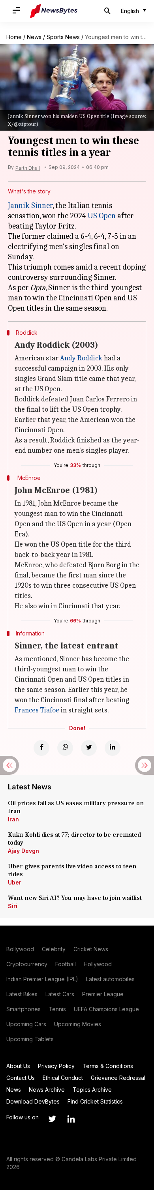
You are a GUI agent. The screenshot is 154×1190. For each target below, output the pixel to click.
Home (14, 37)
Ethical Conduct (63, 1077)
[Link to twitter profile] (52, 1118)
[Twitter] (89, 748)
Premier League (103, 994)
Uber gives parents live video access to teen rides (72, 870)
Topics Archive (92, 1089)
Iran (13, 819)
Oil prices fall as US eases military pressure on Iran (76, 807)
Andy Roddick (81, 358)
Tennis (57, 1009)
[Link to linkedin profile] (71, 1118)
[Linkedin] (112, 748)
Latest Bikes (22, 994)
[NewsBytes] (53, 11)
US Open (102, 215)
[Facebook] (41, 748)
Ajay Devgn (23, 850)
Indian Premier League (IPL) (42, 979)
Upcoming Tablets (30, 1039)
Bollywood (20, 949)
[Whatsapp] (65, 748)
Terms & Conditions (108, 1066)
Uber (14, 882)
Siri (12, 906)
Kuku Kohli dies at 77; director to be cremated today (74, 839)
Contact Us (20, 1077)
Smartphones (23, 1009)
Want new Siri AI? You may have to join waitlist (75, 898)
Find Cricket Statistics (95, 1101)
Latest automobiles (110, 979)
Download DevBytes (33, 1101)
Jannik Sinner (30, 205)
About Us (18, 1066)
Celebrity (54, 949)
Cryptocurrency (26, 964)
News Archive (47, 1089)
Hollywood (98, 964)
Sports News (63, 37)
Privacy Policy (56, 1066)
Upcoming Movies (77, 1024)
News (34, 37)
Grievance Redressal (118, 1077)
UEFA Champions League (106, 1009)
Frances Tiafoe (37, 710)
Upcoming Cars (26, 1024)
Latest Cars (59, 994)
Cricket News (90, 949)
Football (65, 964)
